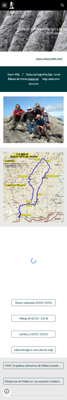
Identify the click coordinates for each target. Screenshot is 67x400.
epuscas (33, 79)
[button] (4, 5)
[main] (33, 31)
